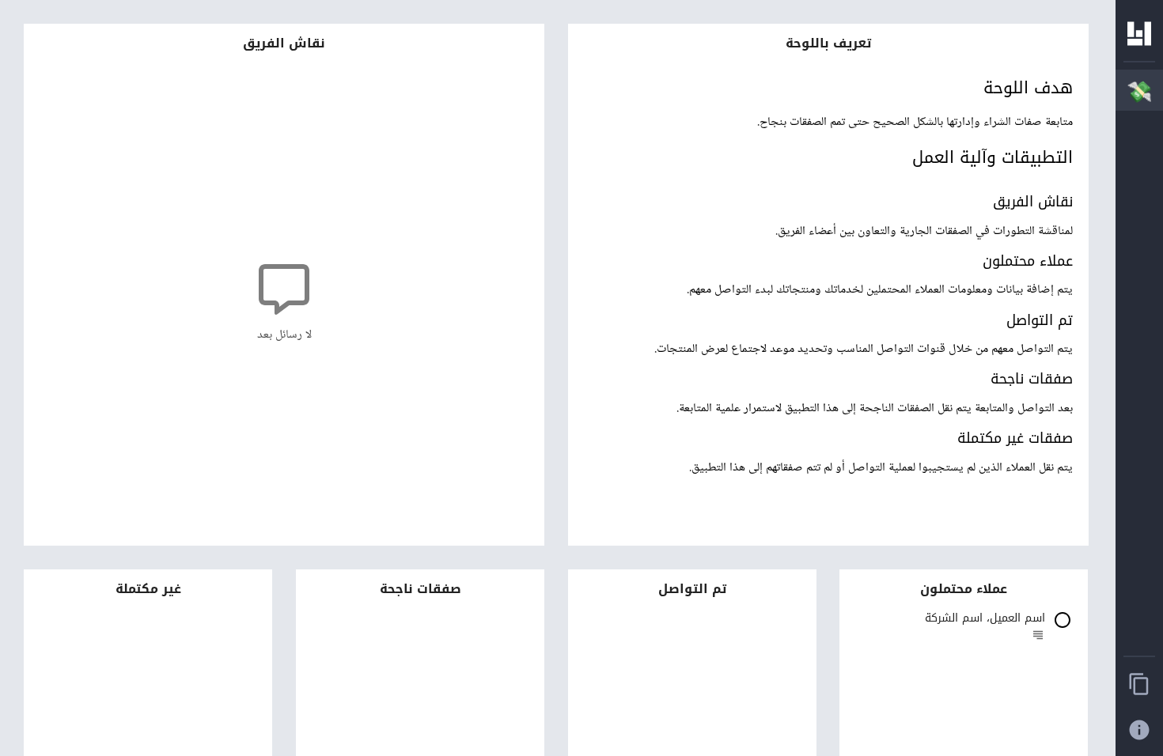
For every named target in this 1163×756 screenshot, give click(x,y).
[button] (963, 629)
